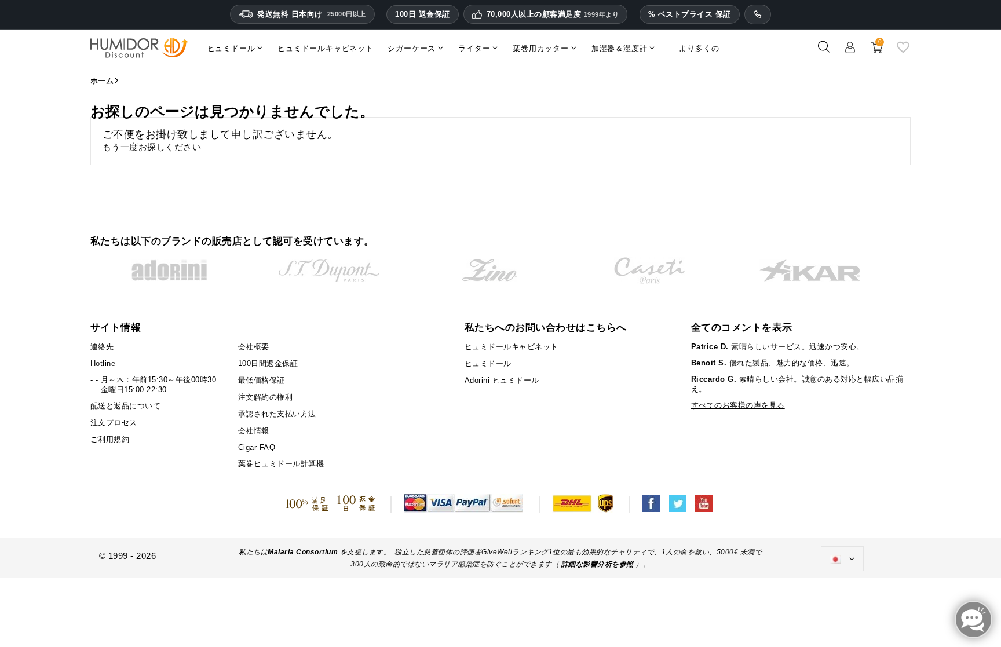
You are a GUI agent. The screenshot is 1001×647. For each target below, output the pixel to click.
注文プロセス (113, 422)
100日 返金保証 (422, 14)
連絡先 (102, 346)
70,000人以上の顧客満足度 (553, 14)
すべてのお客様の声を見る (738, 405)
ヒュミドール (488, 363)
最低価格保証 (261, 380)
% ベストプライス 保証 (689, 14)
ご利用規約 (110, 439)
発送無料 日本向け (311, 14)
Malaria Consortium (303, 552)
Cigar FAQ (257, 447)
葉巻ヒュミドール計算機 (281, 463)
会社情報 (253, 430)
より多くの (699, 48)
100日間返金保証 (268, 363)
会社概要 (253, 346)
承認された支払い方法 (277, 414)
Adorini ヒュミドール (502, 380)
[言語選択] (842, 559)
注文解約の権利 (265, 397)
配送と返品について (125, 405)
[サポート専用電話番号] (757, 14)
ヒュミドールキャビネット (511, 346)
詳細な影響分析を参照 (597, 564)
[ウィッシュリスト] (903, 51)
